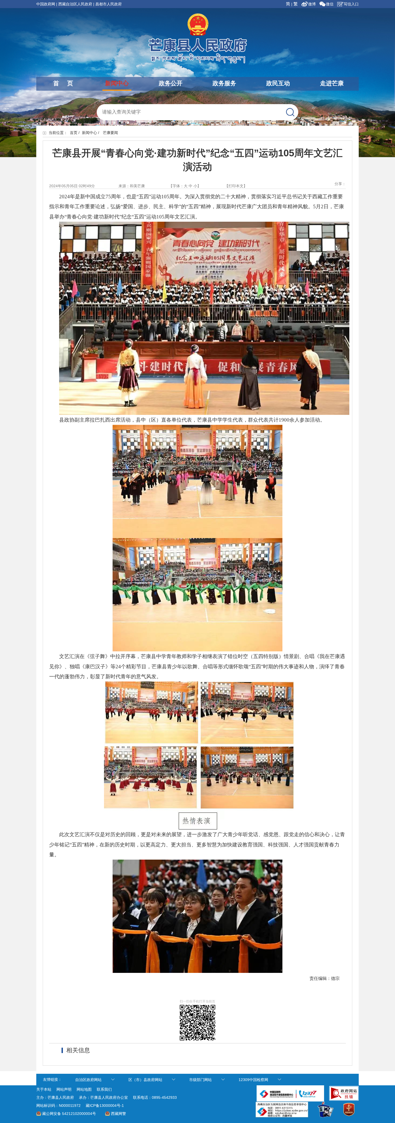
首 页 (63, 83)
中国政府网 (45, 4)
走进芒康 (332, 83)
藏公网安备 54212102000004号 (69, 1113)
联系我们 (104, 1089)
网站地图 (84, 1089)
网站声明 (63, 1089)
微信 (329, 4)
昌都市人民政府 (108, 4)
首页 (73, 132)
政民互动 (278, 83)
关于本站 (43, 1089)
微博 (312, 4)
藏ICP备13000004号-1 (105, 1105)
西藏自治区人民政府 (75, 4)
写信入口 (351, 4)
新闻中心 (117, 83)
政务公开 (170, 83)
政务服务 (224, 83)
